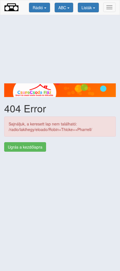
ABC (62, 7)
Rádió (38, 7)
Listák (87, 7)
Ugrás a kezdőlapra (25, 147)
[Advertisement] (60, 49)
